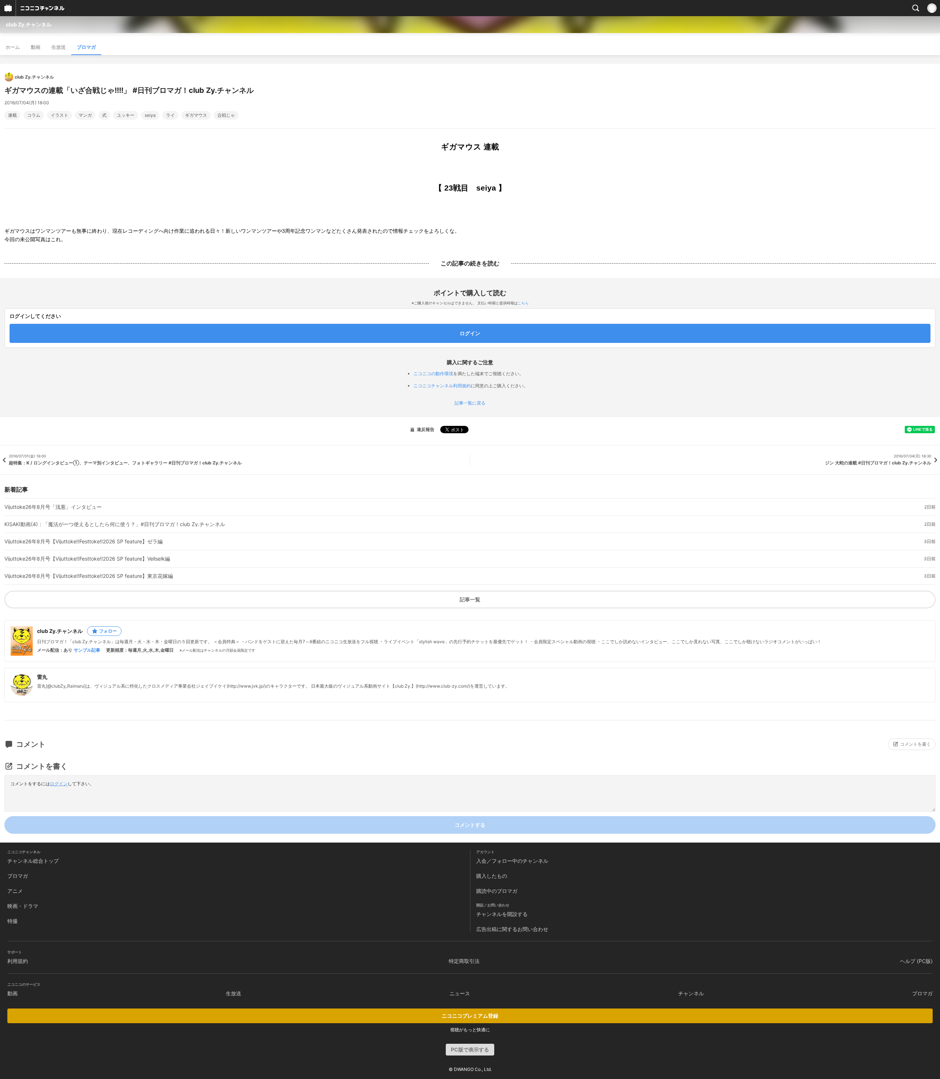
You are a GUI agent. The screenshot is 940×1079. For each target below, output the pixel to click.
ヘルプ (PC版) (916, 961)
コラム (33, 115)
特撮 (12, 921)
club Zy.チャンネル (28, 24)
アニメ (15, 891)
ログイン (59, 783)
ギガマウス (196, 115)
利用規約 (17, 961)
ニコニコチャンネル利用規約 (442, 385)
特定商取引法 (464, 961)
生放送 (58, 47)
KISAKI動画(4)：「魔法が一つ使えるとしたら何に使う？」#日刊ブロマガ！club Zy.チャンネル (114, 524)
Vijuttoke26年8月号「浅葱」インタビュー (53, 507)
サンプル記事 (87, 650)
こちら (523, 303)
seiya (150, 115)
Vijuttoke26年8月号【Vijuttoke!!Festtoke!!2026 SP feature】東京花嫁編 (88, 576)
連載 (12, 115)
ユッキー (125, 115)
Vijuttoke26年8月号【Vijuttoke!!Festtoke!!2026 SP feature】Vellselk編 (87, 558)
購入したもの (491, 876)
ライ (170, 115)
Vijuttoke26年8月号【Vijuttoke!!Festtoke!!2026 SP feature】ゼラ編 (83, 541)
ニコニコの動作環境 (433, 373)
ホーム (13, 47)
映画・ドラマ (22, 906)
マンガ (85, 115)
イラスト (59, 115)
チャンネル (691, 993)
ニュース (459, 993)
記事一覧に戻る (470, 403)
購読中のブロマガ (496, 891)
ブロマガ (86, 47)
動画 (35, 47)
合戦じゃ (226, 115)
